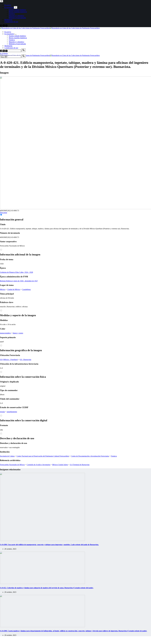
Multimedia (8, 46)
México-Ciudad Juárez (60, 465)
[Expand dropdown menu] (15, 34)
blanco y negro (18, 333)
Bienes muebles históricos (18, 38)
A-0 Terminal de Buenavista (79, 465)
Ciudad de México (13, 289)
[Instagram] (6, 51)
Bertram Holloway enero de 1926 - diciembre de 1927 (19, 281)
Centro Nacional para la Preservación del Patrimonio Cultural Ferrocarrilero (42, 456)
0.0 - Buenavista (25, 359)
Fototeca (12, 40)
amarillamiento (12, 412)
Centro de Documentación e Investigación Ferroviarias (90, 456)
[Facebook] (1, 51)
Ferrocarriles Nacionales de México (12, 465)
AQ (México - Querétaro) (9, 359)
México (2, 289)
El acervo (7, 32)
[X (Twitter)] (4, 51)
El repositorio (9, 34)
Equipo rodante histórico (17, 36)
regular (2, 412)
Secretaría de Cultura (7, 456)
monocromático (5, 333)
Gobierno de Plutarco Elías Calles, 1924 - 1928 (16, 272)
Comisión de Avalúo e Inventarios (38, 465)
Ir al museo (4, 53)
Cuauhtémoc (26, 289)
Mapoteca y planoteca (16, 42)
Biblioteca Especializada (17, 44)
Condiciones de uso (11, 48)
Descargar (3, 213)
